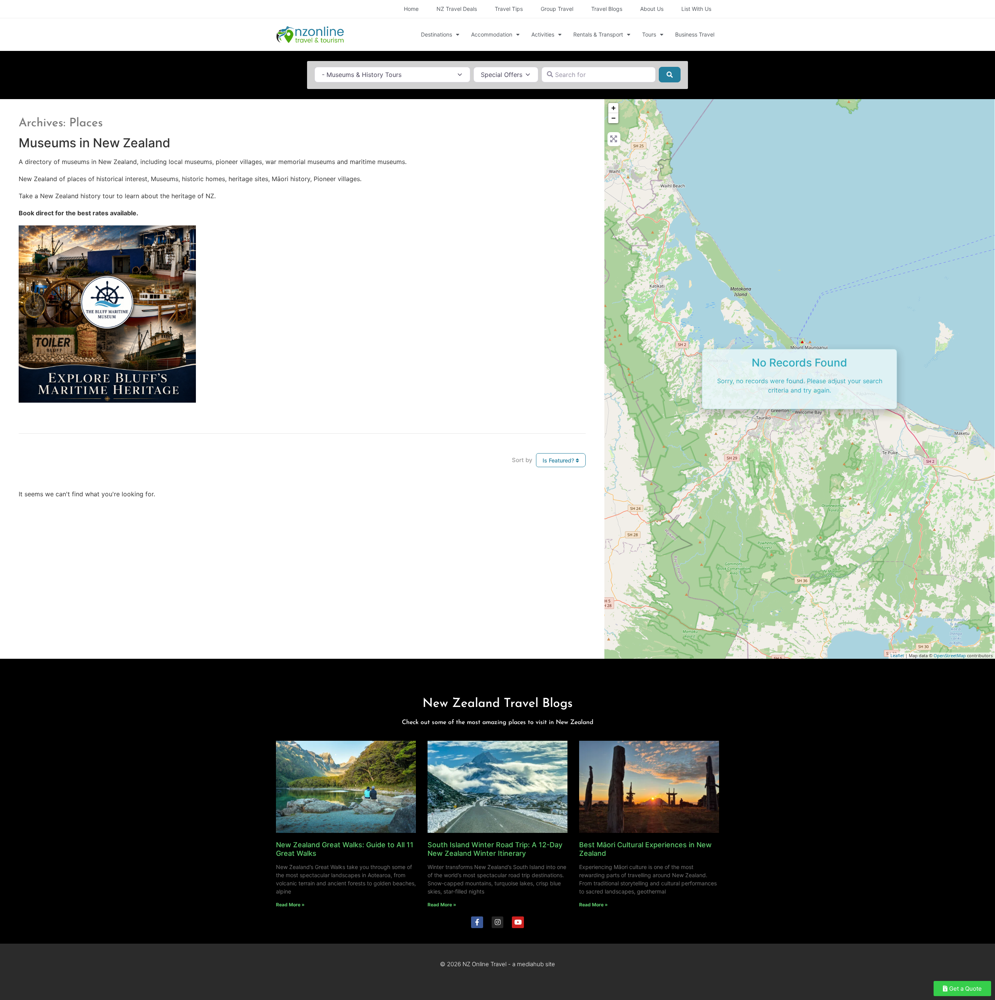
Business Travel (694, 34)
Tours (649, 34)
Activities (542, 34)
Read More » (290, 905)
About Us (651, 8)
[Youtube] (518, 922)
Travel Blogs (606, 8)
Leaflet (897, 655)
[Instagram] (498, 922)
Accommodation (491, 34)
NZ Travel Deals (456, 8)
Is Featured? (559, 460)
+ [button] (613, 108)
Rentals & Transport (598, 34)
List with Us (696, 8)
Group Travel (557, 8)
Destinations (436, 34)
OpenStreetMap (950, 655)
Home (411, 8)
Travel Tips (509, 8)
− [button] (613, 118)
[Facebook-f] (477, 922)
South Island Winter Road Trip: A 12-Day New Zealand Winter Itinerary (495, 849)
